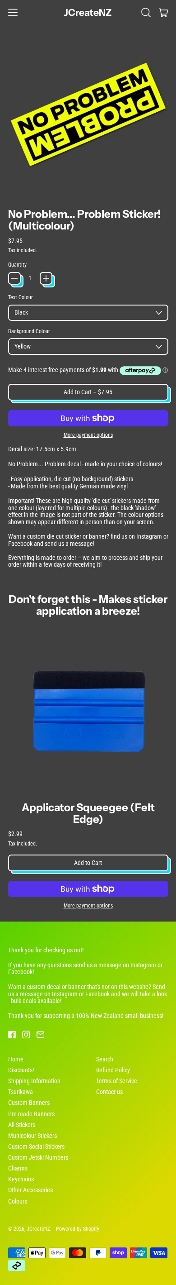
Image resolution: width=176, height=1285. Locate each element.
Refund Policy (113, 1070)
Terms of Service (116, 1080)
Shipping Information (34, 1080)
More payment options (88, 435)
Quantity (17, 265)
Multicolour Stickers (32, 1135)
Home (15, 1059)
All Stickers (21, 1124)
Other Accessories (30, 1190)
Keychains (21, 1179)
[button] (146, 12)
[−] (14, 278)
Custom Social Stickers (36, 1146)
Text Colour (20, 297)
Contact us (109, 1091)
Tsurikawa (20, 1091)
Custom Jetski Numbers (38, 1157)
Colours (17, 1201)
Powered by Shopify (77, 1228)
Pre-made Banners (31, 1114)
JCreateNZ (87, 12)
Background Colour (29, 331)
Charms (18, 1168)
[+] (46, 278)
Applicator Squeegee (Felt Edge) (88, 813)
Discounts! (21, 1070)
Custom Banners (29, 1102)
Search (104, 1059)
